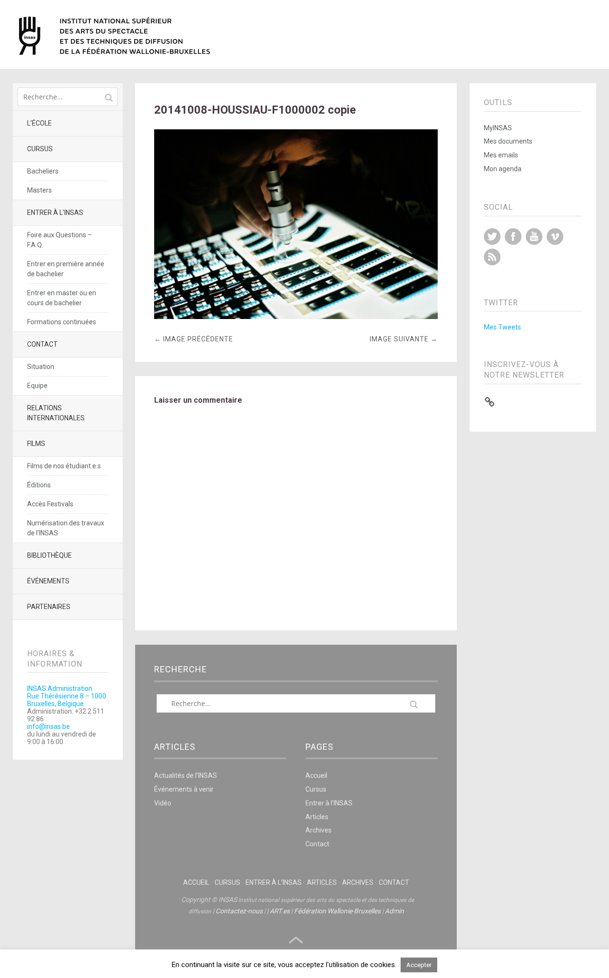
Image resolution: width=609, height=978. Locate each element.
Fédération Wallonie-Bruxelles (337, 911)
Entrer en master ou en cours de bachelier (61, 298)
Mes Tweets (502, 327)
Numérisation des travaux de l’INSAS (65, 528)
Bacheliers (43, 171)
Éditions (39, 485)
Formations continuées (61, 322)
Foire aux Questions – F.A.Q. (59, 240)
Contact (42, 344)
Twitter (492, 236)
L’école (39, 123)
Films (36, 443)
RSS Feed (492, 257)
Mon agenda (502, 169)
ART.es (280, 911)
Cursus (40, 149)
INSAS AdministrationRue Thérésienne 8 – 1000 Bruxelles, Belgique (66, 696)
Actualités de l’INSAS (185, 775)
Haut (296, 940)
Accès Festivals (50, 504)
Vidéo (162, 803)
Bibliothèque (49, 555)
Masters (39, 190)
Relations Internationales (56, 413)
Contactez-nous (239, 911)
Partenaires (48, 606)
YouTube (534, 236)
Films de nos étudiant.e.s (64, 466)
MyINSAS (498, 128)
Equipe (37, 385)
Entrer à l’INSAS (55, 212)
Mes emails (501, 155)
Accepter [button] (419, 964)
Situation (40, 366)
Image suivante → (404, 339)
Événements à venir (184, 789)
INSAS (114, 36)
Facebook (513, 236)
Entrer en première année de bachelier (65, 269)
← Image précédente (193, 339)
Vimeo (555, 236)
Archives (318, 830)
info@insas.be (48, 726)
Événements (48, 581)
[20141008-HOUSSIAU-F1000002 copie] (296, 316)
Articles (316, 817)
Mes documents (508, 141)
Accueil (316, 775)
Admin (394, 911)
